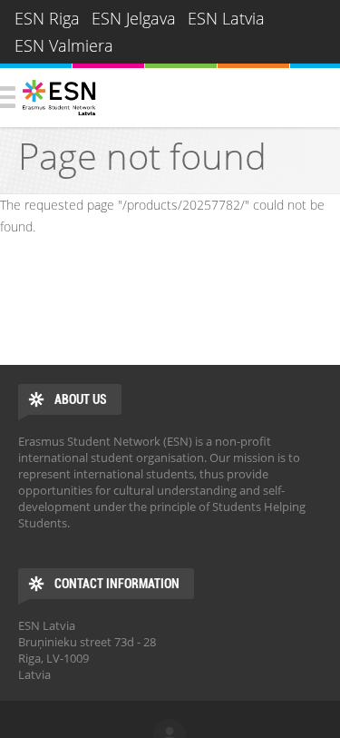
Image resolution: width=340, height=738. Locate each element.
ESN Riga (47, 18)
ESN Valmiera (64, 45)
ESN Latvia (226, 18)
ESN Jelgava (134, 18)
